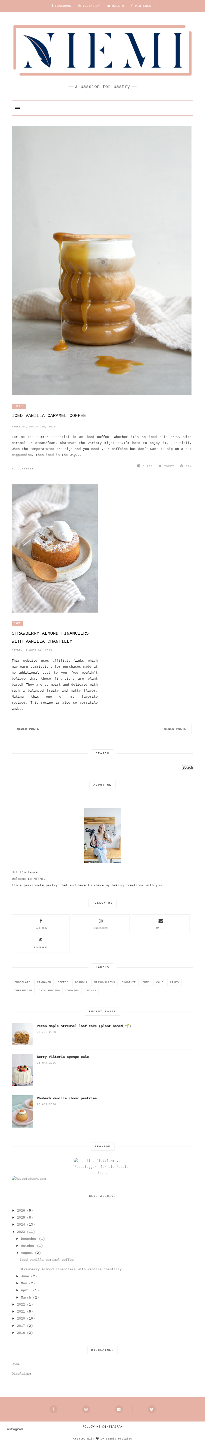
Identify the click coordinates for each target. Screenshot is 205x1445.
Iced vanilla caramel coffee (49, 415)
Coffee (19, 406)
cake (17, 623)
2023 (21, 1232)
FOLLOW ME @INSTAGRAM (102, 1427)
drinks (91, 990)
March (26, 1298)
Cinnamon (44, 982)
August (27, 1253)
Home (16, 1364)
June (25, 1276)
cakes (174, 982)
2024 (21, 1225)
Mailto (160, 928)
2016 (21, 1333)
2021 (21, 1312)
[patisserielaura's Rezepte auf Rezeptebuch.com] (29, 1179)
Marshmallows (104, 982)
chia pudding (49, 990)
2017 (21, 1326)
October (28, 1246)
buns (146, 982)
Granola (81, 982)
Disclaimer (22, 1374)
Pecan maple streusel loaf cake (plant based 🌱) (84, 1026)
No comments (23, 468)
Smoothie (129, 982)
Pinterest (41, 947)
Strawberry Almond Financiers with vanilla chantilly (50, 637)
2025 (21, 1218)
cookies (72, 990)
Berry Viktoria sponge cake (63, 1057)
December (29, 1239)
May (24, 1283)
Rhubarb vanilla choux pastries (67, 1098)
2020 (21, 1319)
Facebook (41, 928)
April (26, 1290)
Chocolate (22, 982)
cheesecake (23, 990)
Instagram (101, 928)
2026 (21, 1211)
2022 (21, 1305)
